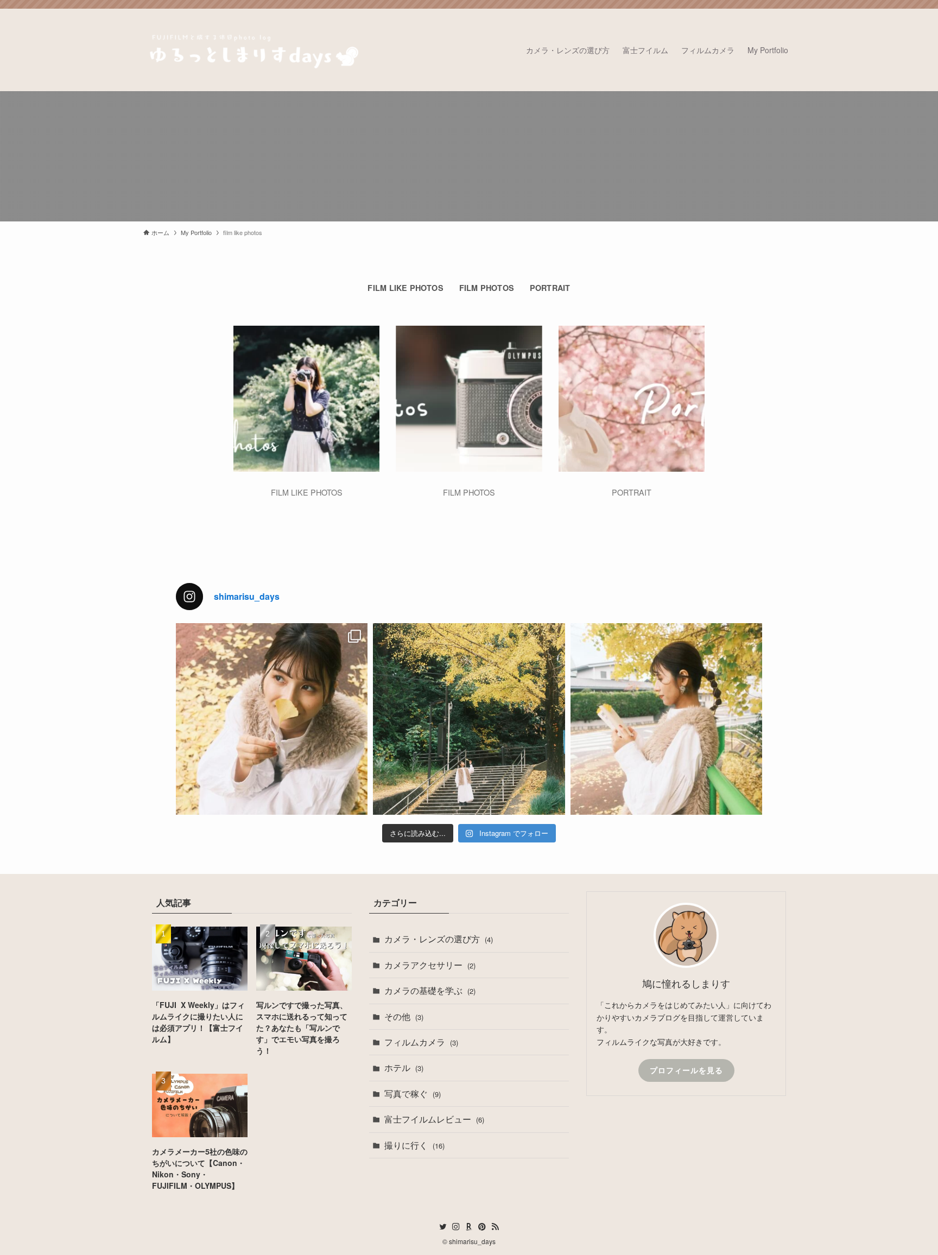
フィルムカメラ (421, 1042)
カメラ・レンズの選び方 (438, 939)
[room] (469, 1227)
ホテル (403, 1067)
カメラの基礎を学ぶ (430, 990)
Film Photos (486, 287)
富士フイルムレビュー (434, 1119)
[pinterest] (482, 1227)
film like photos (405, 287)
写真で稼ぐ (412, 1093)
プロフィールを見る (686, 1069)
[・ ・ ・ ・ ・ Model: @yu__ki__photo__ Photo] (271, 719)
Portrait (550, 287)
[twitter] (443, 1227)
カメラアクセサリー (430, 965)
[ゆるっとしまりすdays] (251, 50)
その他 (403, 1016)
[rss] (495, 1227)
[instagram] (456, 1227)
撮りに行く (414, 1145)
